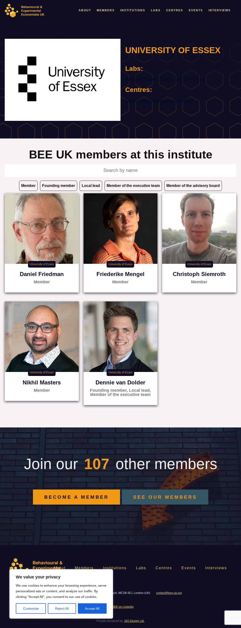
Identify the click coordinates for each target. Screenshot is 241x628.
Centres (174, 10)
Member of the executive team (133, 186)
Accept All (92, 608)
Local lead (91, 186)
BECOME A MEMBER (76, 497)
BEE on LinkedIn (123, 606)
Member (28, 186)
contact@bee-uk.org (169, 593)
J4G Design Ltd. (134, 621)
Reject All (62, 608)
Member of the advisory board (193, 186)
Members (106, 10)
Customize (31, 608)
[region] (61, 594)
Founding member (58, 186)
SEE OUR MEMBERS (165, 497)
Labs (156, 10)
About (85, 10)
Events (196, 10)
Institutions (132, 10)
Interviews (220, 10)
